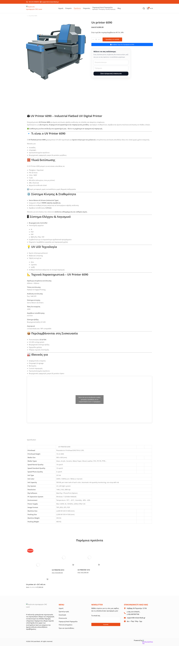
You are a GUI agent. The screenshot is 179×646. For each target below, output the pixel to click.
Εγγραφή (89, 366)
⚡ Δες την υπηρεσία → (89, 316)
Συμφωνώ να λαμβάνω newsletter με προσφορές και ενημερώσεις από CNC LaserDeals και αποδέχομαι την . (72, 362)
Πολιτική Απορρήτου (100, 362)
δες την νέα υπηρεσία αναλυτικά (91, 374)
